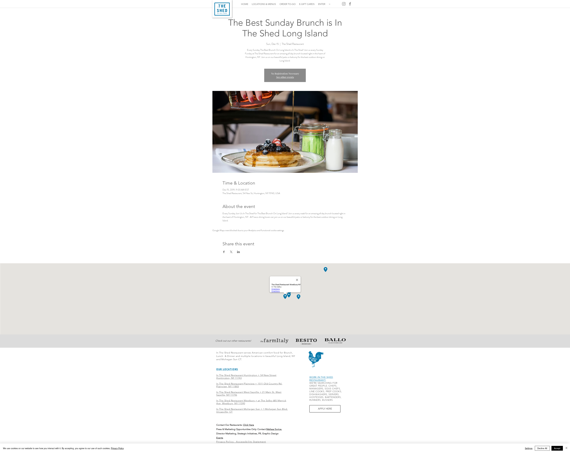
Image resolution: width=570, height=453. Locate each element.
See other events (285, 77)
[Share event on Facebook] (224, 252)
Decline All (542, 448)
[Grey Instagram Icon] (343, 3)
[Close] (566, 448)
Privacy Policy (117, 448)
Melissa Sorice (273, 429)
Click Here (248, 424)
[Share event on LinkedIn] (238, 252)
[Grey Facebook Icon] (350, 3)
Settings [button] (528, 448)
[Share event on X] (231, 252)
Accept (557, 448)
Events (219, 437)
